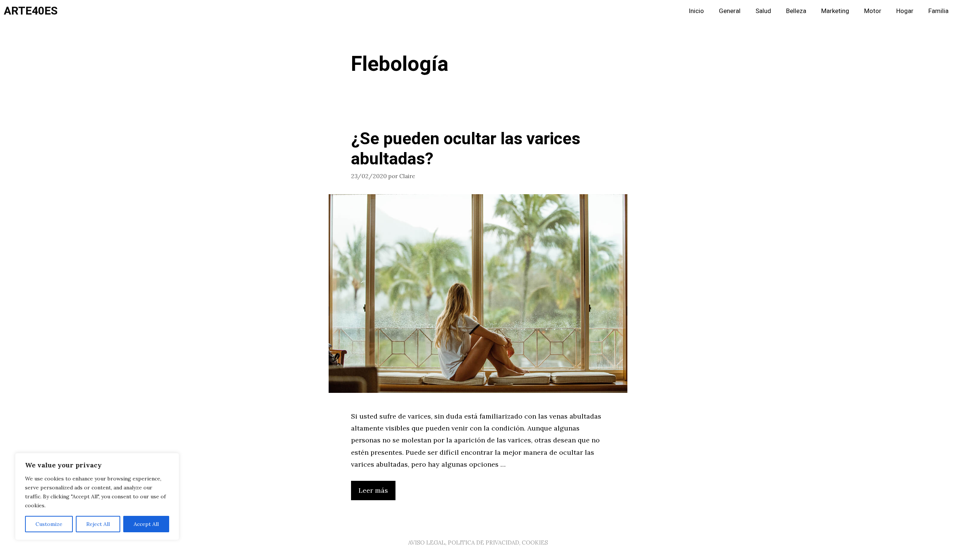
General (730, 11)
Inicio (696, 11)
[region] (97, 496)
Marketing (835, 11)
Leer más (373, 490)
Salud (763, 11)
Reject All (98, 524)
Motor (872, 11)
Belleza (796, 11)
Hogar (904, 11)
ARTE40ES (31, 11)
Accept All (146, 524)
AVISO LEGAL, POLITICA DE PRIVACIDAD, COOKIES (478, 542)
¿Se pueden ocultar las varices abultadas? (465, 149)
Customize (48, 524)
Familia (938, 11)
